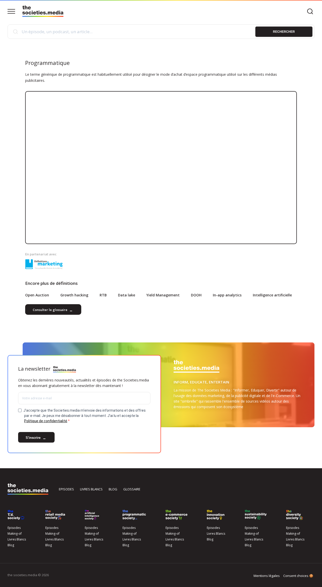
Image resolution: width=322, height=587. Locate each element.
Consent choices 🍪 (298, 575)
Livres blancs (91, 489)
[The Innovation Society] (215, 515)
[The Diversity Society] (294, 515)
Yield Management (163, 295)
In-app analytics (227, 295)
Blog (113, 489)
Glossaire (131, 489)
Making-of (15, 533)
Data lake (126, 295)
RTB (103, 295)
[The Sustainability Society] (256, 515)
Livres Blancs (17, 539)
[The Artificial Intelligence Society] (92, 515)
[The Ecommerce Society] (176, 515)
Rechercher (284, 31)
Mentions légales (267, 575)
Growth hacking (74, 295)
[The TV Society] (16, 515)
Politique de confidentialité (45, 421)
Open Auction (37, 295)
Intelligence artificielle (272, 295)
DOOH (196, 295)
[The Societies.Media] (42, 11)
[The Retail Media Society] (55, 515)
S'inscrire (34, 438)
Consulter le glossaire (50, 310)
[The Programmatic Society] (134, 515)
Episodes (66, 489)
